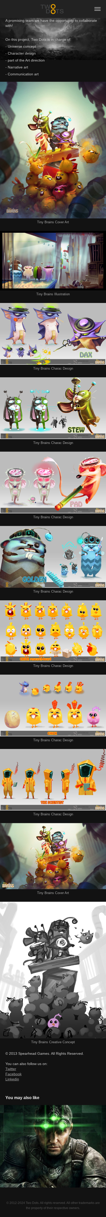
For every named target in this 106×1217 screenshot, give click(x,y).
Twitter (10, 1069)
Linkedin (12, 1079)
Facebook (13, 1074)
